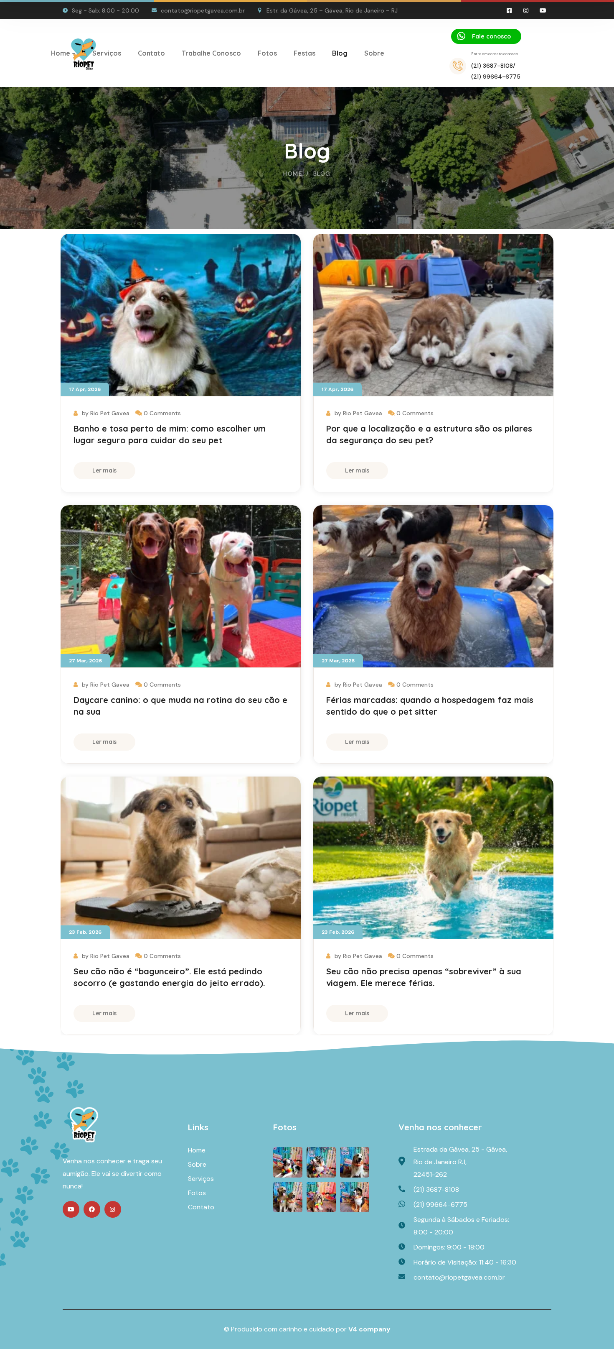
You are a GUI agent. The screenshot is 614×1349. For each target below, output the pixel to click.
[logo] (84, 1123)
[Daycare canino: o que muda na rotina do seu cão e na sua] (181, 586)
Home (292, 173)
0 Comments (162, 413)
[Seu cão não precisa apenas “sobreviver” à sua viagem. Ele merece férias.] (433, 858)
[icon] (509, 10)
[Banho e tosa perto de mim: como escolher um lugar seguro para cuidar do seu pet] (181, 315)
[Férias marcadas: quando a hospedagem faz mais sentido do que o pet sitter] (433, 586)
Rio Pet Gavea (109, 413)
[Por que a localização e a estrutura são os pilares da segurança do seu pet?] (433, 315)
